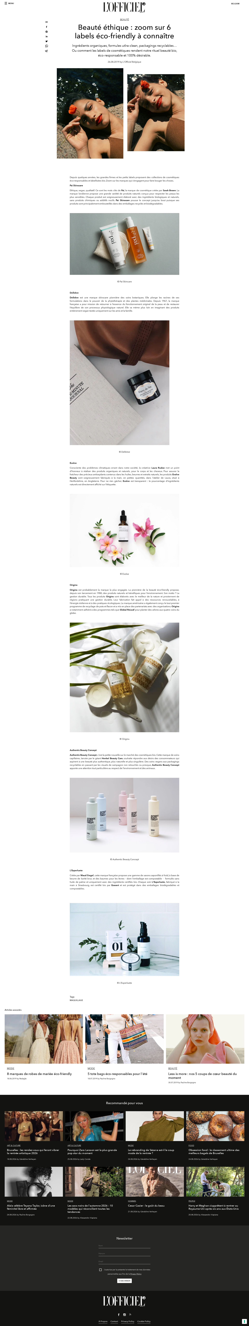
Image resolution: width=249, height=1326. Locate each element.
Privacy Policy (135, 1274)
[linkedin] (46, 36)
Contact (114, 1321)
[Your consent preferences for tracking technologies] (244, 1321)
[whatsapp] (46, 46)
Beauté (124, 19)
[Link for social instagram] (124, 1315)
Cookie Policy (143, 1321)
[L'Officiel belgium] (124, 7)
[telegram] (46, 51)
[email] (46, 22)
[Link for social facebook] (118, 1315)
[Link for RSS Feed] (130, 1315)
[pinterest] (46, 32)
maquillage (76, 1000)
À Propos (103, 1321)
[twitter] (46, 41)
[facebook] (46, 27)
